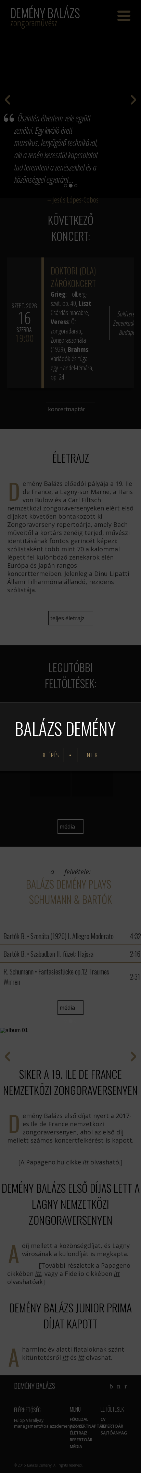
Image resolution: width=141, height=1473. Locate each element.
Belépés (50, 755)
